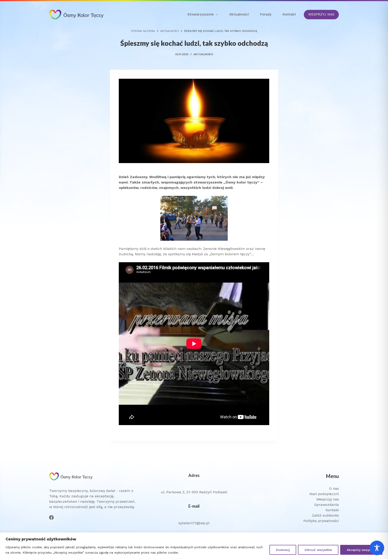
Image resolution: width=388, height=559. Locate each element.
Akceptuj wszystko (361, 550)
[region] (194, 545)
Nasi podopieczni (324, 494)
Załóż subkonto (325, 515)
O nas (334, 488)
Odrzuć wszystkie (318, 550)
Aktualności (239, 14)
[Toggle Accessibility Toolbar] (377, 548)
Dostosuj (283, 550)
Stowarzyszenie (200, 14)
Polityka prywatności (321, 521)
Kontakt (289, 14)
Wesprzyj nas (327, 499)
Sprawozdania (326, 504)
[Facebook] (51, 517)
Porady (265, 14)
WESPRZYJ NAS (321, 14)
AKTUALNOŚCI (203, 54)
